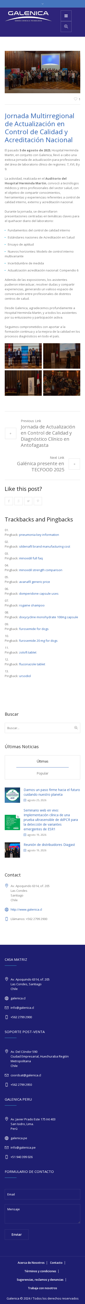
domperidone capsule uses (39, 593)
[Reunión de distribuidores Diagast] (12, 849)
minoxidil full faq (31, 558)
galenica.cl (18, 998)
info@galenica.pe (23, 1147)
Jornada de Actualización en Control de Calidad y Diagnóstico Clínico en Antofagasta (48, 436)
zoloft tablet (27, 652)
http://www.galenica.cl (26, 909)
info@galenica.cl (22, 1007)
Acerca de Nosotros (31, 1263)
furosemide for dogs (34, 629)
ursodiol (25, 676)
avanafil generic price (34, 582)
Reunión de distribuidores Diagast (49, 844)
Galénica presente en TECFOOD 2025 (40, 466)
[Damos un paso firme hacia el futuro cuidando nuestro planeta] (12, 794)
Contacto (56, 1263)
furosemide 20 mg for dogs (38, 640)
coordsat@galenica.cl (26, 1075)
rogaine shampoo (32, 605)
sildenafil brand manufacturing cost (44, 546)
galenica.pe (19, 1138)
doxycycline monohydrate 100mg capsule (48, 617)
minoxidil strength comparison (40, 570)
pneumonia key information (39, 535)
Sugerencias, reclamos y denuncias (40, 1280)
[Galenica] (28, 16)
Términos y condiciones (40, 1271)
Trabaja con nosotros (42, 1288)
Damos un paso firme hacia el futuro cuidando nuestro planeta (52, 792)
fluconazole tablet (32, 664)
